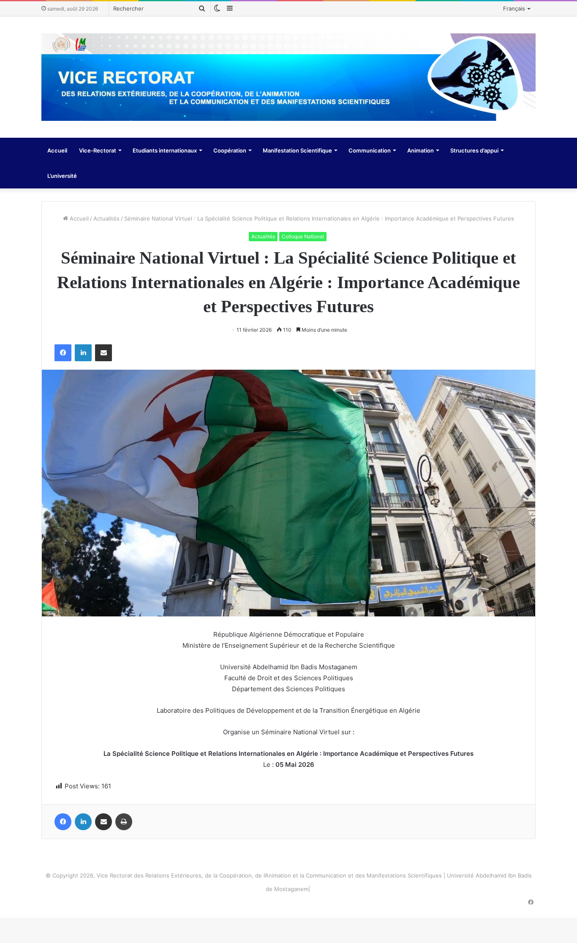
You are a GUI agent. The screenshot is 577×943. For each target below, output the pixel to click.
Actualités (106, 218)
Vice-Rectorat (97, 150)
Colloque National (303, 236)
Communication (369, 150)
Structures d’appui (474, 150)
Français (514, 8)
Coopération (229, 150)
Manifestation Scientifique (297, 150)
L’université (62, 175)
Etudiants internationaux (165, 150)
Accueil (57, 150)
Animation (420, 150)
